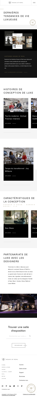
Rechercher (18, 345)
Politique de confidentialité (29, 394)
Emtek (3, 376)
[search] (18, 337)
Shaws (3, 369)
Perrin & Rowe (6, 367)
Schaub (4, 378)
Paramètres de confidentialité (8, 395)
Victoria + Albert (7, 371)
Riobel (4, 364)
